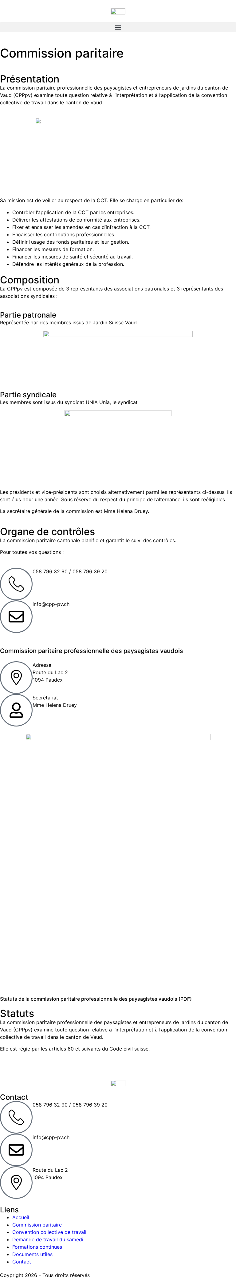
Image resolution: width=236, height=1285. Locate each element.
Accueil (20, 1217)
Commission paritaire (37, 1225)
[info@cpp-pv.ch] (16, 616)
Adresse (42, 665)
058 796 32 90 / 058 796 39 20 (70, 571)
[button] (118, 27)
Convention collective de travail (49, 1232)
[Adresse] (16, 677)
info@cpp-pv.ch (51, 604)
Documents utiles (32, 1254)
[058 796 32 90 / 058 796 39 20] (16, 584)
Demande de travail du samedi (47, 1239)
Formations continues (37, 1247)
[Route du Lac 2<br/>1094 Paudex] (16, 1182)
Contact (21, 1262)
